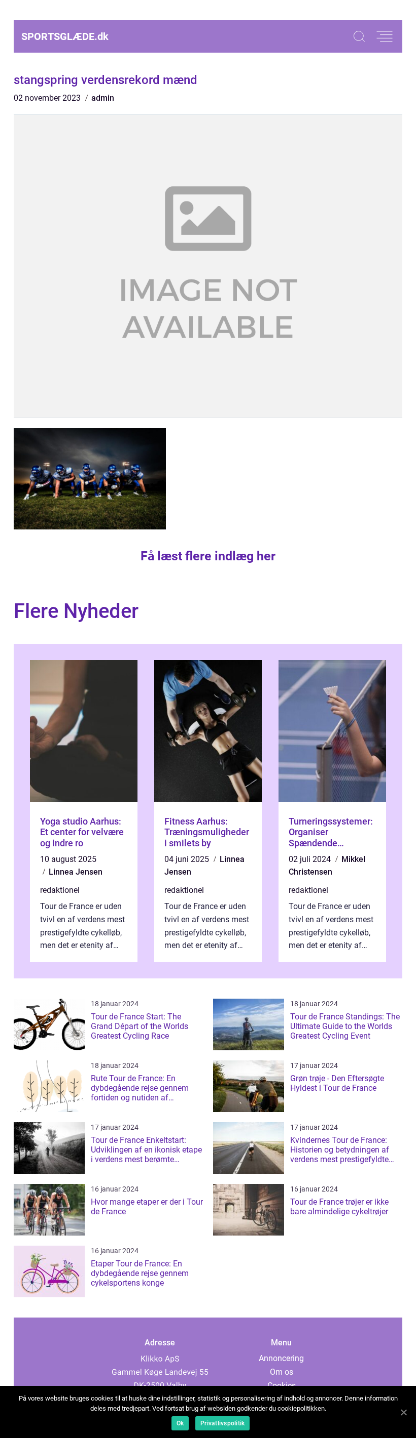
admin (102, 98)
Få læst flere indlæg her (208, 556)
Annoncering (281, 1358)
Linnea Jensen (75, 872)
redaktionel (60, 890)
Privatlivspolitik (222, 1423)
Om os (281, 1372)
